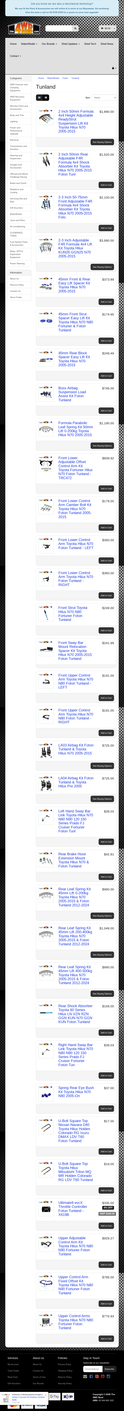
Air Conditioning (17, 226)
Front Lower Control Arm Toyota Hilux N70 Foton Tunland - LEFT (76, 544)
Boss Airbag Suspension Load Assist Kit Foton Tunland (72, 394)
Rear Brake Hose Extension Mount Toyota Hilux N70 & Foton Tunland (73, 860)
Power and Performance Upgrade (16, 130)
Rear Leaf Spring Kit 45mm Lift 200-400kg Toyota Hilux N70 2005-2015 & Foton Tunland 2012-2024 (75, 936)
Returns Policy (17, 285)
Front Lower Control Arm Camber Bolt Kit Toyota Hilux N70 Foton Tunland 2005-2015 (74, 509)
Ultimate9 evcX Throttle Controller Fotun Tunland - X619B (72, 1209)
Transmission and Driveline (18, 147)
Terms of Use (39, 1377)
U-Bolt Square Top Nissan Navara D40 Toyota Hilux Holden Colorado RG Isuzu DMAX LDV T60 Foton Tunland (74, 1131)
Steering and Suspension (16, 157)
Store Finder (16, 297)
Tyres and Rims (17, 220)
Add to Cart (106, 185)
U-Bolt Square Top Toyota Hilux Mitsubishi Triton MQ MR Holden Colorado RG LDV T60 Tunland (75, 1172)
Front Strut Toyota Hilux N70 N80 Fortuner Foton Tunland (72, 614)
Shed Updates (70, 43)
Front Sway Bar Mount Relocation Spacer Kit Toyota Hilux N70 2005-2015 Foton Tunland (75, 651)
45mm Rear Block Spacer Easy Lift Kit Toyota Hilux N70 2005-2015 (74, 359)
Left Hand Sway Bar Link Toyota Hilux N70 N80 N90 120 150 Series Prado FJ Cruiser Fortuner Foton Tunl (75, 821)
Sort (87, 97)
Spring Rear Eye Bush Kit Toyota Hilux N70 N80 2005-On (76, 1092)
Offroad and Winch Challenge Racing (19, 175)
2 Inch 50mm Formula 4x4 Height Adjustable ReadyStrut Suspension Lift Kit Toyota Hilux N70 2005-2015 (75, 121)
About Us (14, 278)
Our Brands (48, 43)
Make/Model (28, 43)
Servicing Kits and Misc (18, 200)
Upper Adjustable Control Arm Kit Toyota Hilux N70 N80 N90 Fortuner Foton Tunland (75, 1246)
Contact (15, 56)
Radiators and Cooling (16, 191)
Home (13, 43)
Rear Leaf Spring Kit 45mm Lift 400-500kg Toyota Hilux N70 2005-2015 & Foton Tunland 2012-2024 (75, 975)
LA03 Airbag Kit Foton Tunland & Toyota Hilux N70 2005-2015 (75, 749)
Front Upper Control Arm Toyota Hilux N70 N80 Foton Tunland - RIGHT (75, 716)
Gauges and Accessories (16, 166)
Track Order (13, 1370)
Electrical (14, 140)
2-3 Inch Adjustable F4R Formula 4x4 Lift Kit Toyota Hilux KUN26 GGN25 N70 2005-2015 (75, 248)
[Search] (75, 28)
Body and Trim (17, 115)
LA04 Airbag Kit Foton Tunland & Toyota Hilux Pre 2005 (75, 782)
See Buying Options (102, 142)
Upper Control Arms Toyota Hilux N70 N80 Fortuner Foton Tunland (75, 1322)
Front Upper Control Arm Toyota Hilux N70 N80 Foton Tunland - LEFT (75, 681)
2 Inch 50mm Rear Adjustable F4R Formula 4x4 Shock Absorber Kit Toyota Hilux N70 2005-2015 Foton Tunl (75, 164)
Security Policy (65, 1383)
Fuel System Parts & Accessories (19, 243)
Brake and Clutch (18, 183)
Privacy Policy (64, 1364)
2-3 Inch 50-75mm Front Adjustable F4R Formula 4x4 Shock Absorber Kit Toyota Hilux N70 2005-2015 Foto (75, 207)
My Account (13, 1364)
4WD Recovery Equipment (17, 98)
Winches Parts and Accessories (19, 107)
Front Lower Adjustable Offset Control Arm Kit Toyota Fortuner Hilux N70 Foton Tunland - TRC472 (75, 468)
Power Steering (17, 263)
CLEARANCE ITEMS (16, 234)
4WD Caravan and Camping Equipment (19, 87)
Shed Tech (90, 43)
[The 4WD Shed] (24, 26)
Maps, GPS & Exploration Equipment (16, 254)
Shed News (107, 43)
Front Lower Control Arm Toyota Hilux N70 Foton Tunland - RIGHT (75, 579)
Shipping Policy (65, 1370)
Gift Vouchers (16, 208)
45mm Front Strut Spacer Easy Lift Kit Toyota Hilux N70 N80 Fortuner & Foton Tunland (75, 322)
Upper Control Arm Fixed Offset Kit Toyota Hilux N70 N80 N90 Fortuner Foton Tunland (75, 1285)
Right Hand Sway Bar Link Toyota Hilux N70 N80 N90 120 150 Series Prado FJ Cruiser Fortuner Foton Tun (75, 1055)
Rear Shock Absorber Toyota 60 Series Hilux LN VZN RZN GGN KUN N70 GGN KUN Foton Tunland (75, 1014)
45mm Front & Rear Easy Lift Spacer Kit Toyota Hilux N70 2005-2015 (74, 285)
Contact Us (15, 291)
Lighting (14, 121)
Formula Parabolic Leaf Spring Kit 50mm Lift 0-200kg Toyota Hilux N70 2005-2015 (75, 429)
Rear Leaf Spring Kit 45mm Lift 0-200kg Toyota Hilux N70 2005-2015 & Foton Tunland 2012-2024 (74, 897)
